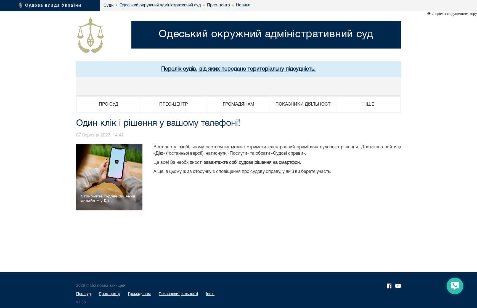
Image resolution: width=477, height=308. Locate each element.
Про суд (83, 294)
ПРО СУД (108, 104)
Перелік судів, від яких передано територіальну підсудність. (238, 69)
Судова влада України (53, 5)
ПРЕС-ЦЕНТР (173, 104)
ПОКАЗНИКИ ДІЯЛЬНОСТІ (303, 104)
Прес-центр (109, 294)
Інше (210, 294)
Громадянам (139, 294)
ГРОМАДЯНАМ (238, 104)
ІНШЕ (368, 104)
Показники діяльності (178, 294)
